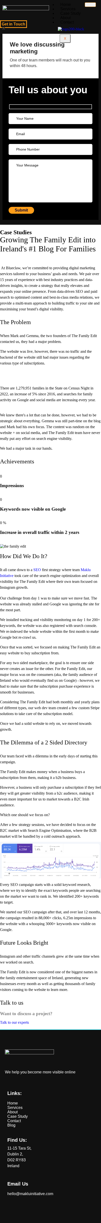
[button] (3, 29)
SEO (37, 570)
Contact (67, 22)
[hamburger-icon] (90, 4)
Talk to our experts (14, 1022)
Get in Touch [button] (13, 24)
